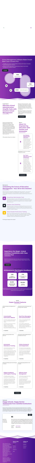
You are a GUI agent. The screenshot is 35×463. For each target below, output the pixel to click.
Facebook (24, 444)
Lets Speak (5, 70)
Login (14, 451)
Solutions (14, 446)
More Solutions (21, 116)
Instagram (25, 446)
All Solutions (17, 392)
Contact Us (14, 449)
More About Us (22, 175)
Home (14, 444)
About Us (14, 447)
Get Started (8, 264)
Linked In (24, 447)
